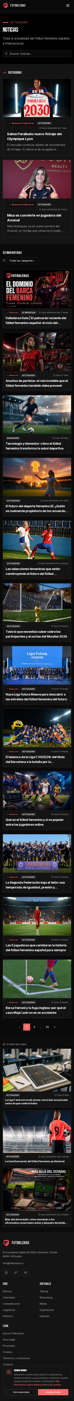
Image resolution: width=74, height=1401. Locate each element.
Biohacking (46, 1297)
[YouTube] (25, 1272)
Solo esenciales (21, 1392)
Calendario (9, 1297)
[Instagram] (6, 1272)
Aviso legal (9, 1339)
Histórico (8, 1316)
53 (47, 1026)
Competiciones (11, 1303)
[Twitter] (15, 1272)
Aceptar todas (53, 1392)
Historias (44, 1316)
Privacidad (9, 1345)
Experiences (47, 1309)
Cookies (7, 1351)
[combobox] (22, 260)
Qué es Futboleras (13, 1333)
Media (43, 1303)
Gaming (44, 1291)
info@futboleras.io (13, 1263)
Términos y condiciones (16, 1358)
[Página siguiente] (54, 1027)
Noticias (7, 1291)
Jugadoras (9, 1309)
